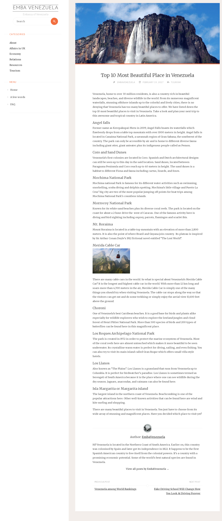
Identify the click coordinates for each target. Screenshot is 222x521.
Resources (16, 65)
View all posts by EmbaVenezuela (147, 468)
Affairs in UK (17, 48)
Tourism (15, 70)
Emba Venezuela (35, 8)
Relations (15, 59)
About (13, 42)
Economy (15, 53)
